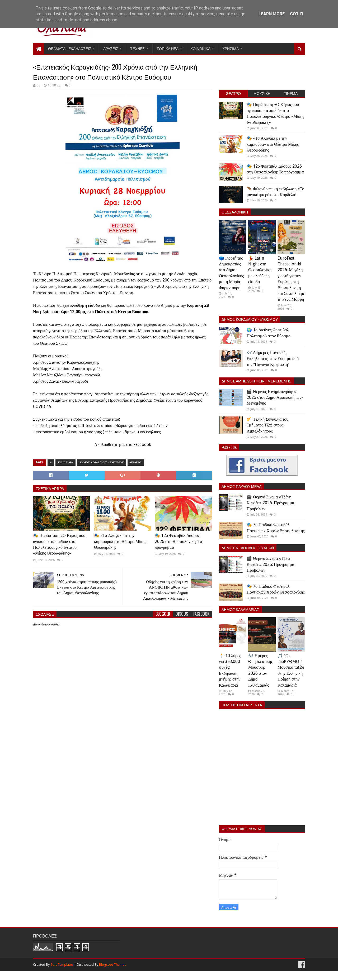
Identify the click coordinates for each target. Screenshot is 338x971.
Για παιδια (65, 462)
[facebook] (301, 965)
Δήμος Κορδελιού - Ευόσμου (101, 462)
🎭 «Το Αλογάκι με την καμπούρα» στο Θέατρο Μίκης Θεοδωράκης (120, 541)
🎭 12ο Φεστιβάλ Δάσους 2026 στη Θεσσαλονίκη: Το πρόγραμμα (178, 541)
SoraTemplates (61, 965)
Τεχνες (137, 48)
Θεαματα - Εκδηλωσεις (69, 48)
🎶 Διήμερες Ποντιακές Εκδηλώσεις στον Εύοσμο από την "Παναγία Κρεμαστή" (273, 358)
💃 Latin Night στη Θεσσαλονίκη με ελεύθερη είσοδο (259, 270)
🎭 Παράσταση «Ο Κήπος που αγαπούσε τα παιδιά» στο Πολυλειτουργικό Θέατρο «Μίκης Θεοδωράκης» (59, 544)
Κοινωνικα (200, 48)
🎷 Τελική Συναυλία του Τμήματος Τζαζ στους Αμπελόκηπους (267, 425)
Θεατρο (135, 462)
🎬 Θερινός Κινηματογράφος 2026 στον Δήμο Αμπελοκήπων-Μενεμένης (275, 397)
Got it (297, 13)
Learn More (272, 13)
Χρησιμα (230, 48)
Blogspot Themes (112, 965)
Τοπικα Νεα (168, 48)
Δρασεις (110, 48)
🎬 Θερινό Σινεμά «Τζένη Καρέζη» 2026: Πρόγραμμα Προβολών (270, 502)
